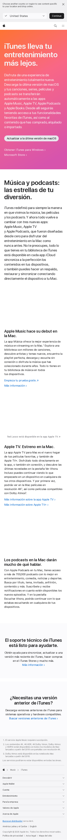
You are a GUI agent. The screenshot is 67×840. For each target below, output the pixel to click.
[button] (24, 16)
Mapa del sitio (45, 836)
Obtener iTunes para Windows (24, 149)
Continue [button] (56, 16)
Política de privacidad (13, 836)
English (33, 826)
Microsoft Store (14, 154)
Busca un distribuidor (12, 821)
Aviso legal (31, 836)
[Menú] (63, 26)
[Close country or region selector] (63, 4)
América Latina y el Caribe (15, 826)
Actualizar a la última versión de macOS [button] (31, 138)
